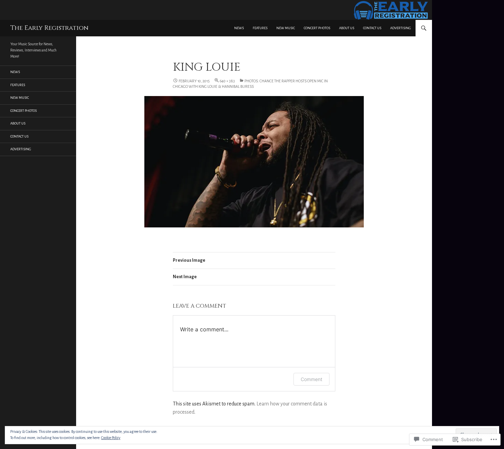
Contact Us (372, 28)
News (239, 28)
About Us (346, 28)
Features (260, 28)
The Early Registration (49, 28)
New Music (285, 28)
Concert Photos (317, 28)
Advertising (400, 28)
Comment (311, 379)
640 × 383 (227, 81)
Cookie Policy (110, 438)
